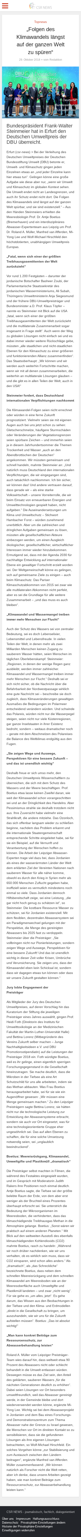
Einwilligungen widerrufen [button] (18, 1530)
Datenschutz (10, 1522)
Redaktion (56, 59)
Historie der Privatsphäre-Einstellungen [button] (27, 1526)
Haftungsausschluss (46, 1518)
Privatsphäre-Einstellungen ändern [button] (43, 1522)
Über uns (8, 1518)
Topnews (40, 22)
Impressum (23, 1518)
